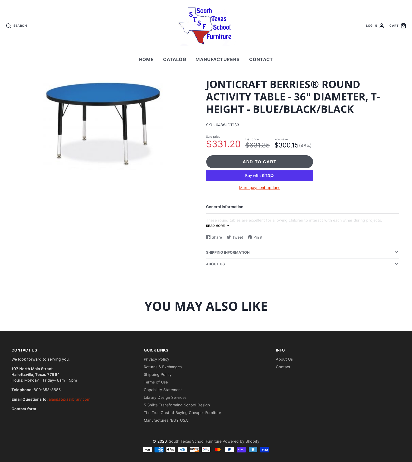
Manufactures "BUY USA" (166, 420)
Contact (261, 59)
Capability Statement (163, 389)
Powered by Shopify (241, 441)
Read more (215, 226)
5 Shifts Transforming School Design (177, 405)
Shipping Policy (158, 374)
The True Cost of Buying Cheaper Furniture (182, 412)
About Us (284, 359)
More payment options (259, 187)
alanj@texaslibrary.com (69, 399)
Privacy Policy (156, 359)
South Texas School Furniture (195, 441)
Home (146, 59)
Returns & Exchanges (163, 366)
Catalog (174, 59)
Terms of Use (156, 382)
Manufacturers (218, 59)
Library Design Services (165, 397)
